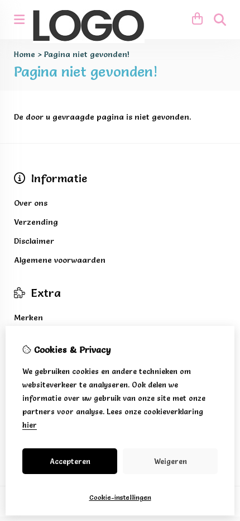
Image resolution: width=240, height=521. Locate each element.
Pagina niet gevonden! (86, 54)
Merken (28, 317)
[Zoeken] (220, 19)
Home (24, 54)
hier (29, 424)
